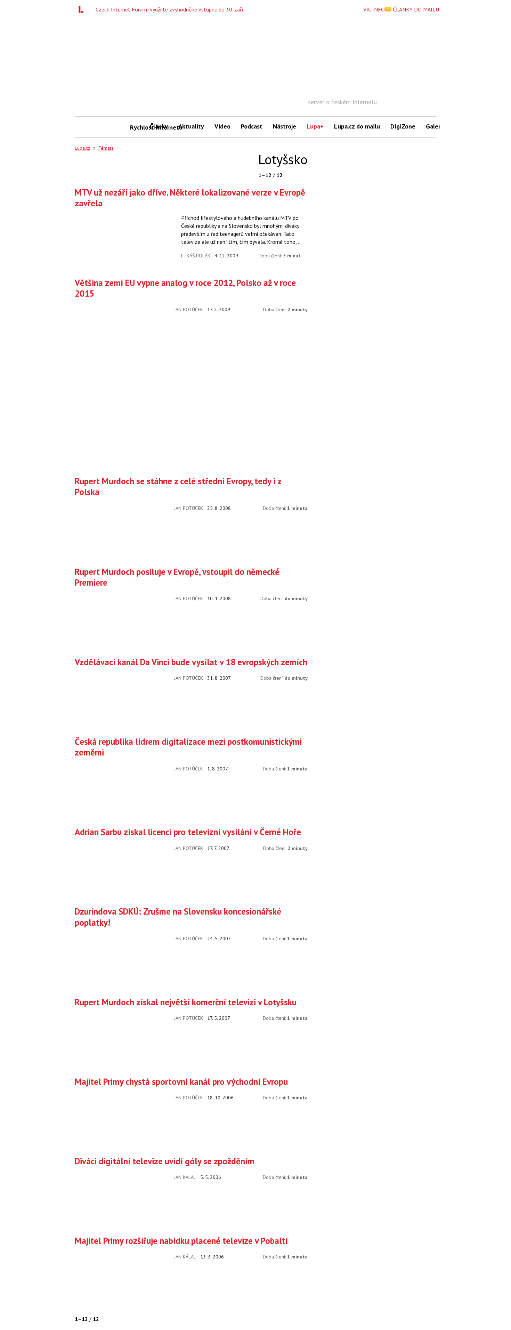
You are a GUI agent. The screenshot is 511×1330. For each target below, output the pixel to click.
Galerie (436, 126)
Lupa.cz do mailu (357, 126)
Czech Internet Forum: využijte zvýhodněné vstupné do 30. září (169, 9)
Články (159, 126)
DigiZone (402, 126)
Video (222, 126)
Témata (106, 148)
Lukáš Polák (195, 256)
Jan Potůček (188, 309)
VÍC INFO (374, 9)
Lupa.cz (82, 148)
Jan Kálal (185, 1177)
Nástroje (284, 126)
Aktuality (191, 126)
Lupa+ (315, 126)
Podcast (251, 126)
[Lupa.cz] (83, 9)
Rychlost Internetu (137, 127)
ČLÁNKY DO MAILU (415, 9)
